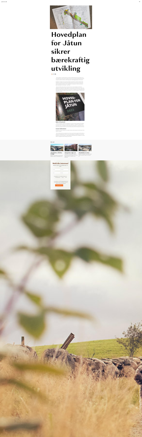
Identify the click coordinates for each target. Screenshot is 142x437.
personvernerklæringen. (62, 183)
